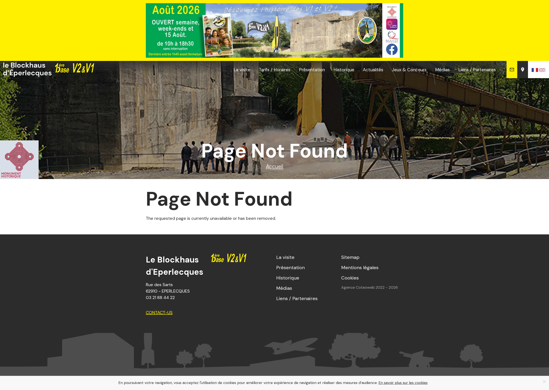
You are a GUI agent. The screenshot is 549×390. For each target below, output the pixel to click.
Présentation (312, 70)
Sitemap (350, 257)
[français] (535, 69)
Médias (442, 70)
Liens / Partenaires (477, 70)
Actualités (373, 70)
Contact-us (159, 312)
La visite (242, 70)
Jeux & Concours (409, 70)
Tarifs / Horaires (274, 70)
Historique (343, 70)
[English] (542, 69)
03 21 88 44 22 (160, 297)
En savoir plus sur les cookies (403, 382)
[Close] (544, 381)
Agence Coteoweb (358, 287)
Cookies (350, 278)
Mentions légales (360, 267)
